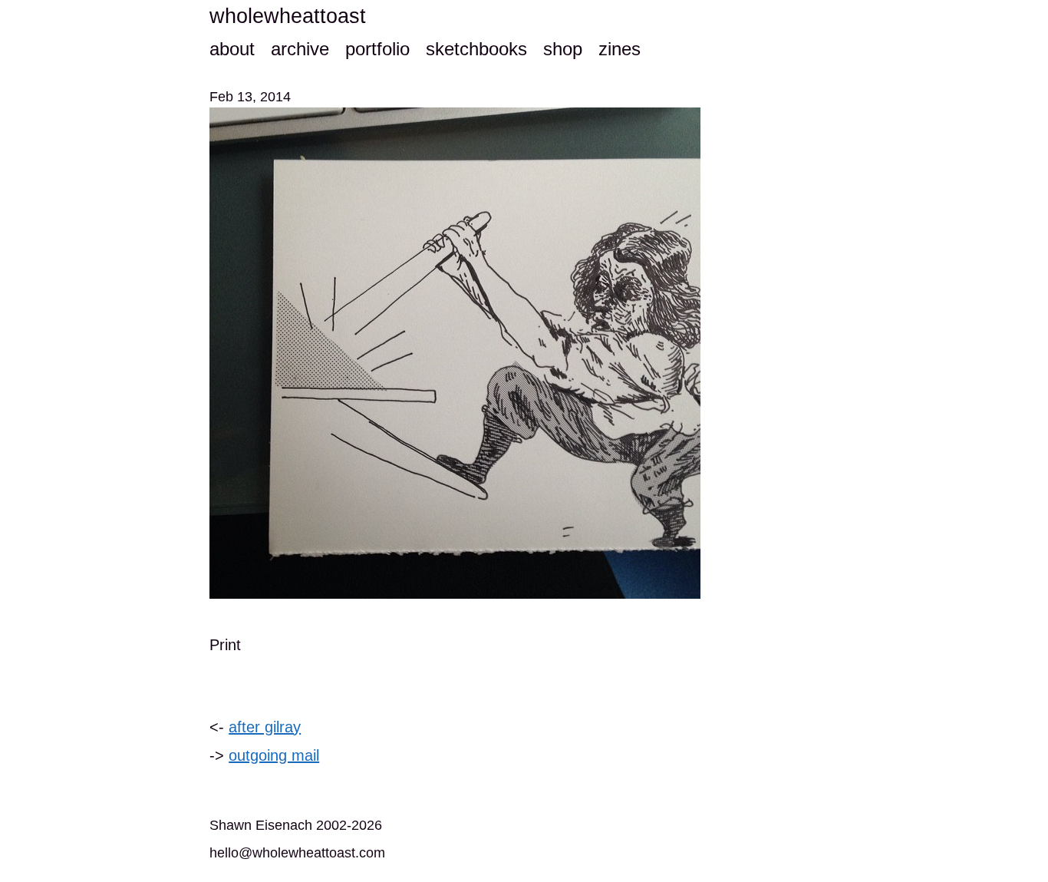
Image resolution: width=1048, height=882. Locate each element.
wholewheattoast (287, 16)
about (232, 48)
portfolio (377, 48)
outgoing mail (274, 755)
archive (300, 48)
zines (619, 48)
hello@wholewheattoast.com (297, 853)
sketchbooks (476, 48)
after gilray (265, 726)
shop (562, 48)
